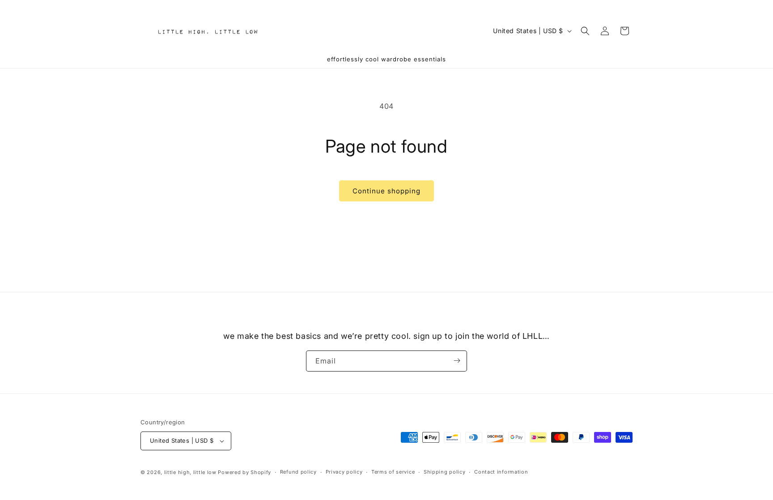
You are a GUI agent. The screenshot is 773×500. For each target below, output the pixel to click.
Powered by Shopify (244, 472)
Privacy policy (344, 472)
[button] (585, 31)
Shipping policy (445, 472)
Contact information (501, 472)
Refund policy (298, 472)
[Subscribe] (457, 360)
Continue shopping (386, 191)
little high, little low (190, 472)
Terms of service (393, 472)
